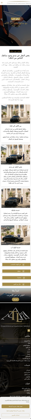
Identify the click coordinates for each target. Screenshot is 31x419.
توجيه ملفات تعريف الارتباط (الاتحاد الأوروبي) (18, 360)
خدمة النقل (27, 374)
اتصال (28, 352)
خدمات (28, 370)
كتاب (28, 349)
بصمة (28, 354)
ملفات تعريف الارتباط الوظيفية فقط (16, 410)
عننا (29, 343)
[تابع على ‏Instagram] (29, 330)
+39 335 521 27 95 (15, 396)
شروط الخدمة (26, 358)
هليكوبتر (28, 376)
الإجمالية (28, 356)
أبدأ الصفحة (27, 341)
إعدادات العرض (15, 415)
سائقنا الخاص (26, 345)
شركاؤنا (28, 347)
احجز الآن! (15, 299)
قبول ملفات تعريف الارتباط (15, 406)
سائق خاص (27, 379)
